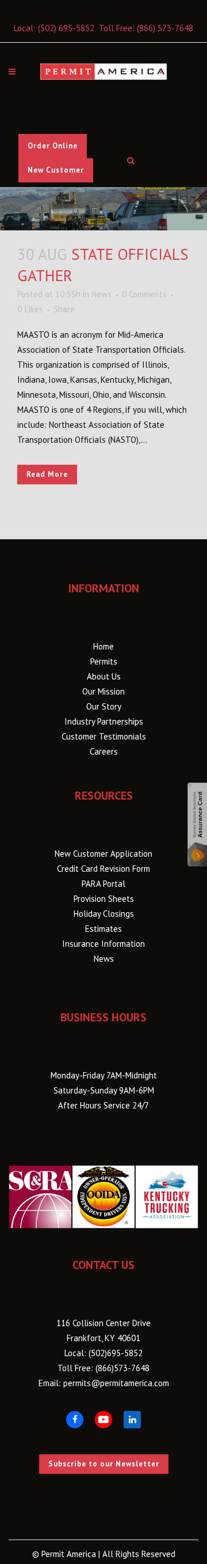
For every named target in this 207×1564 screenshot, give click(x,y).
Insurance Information (103, 943)
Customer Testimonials (104, 736)
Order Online (53, 146)
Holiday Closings (104, 913)
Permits (103, 661)
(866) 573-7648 (165, 28)
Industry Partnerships (103, 721)
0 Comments (144, 294)
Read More (47, 474)
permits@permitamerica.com (116, 1383)
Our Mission (103, 691)
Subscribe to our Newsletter (103, 1464)
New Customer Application (103, 853)
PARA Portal (103, 883)
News (101, 294)
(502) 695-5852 (66, 28)
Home (103, 646)
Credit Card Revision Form (103, 868)
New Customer (56, 170)
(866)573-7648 (122, 1368)
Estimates (103, 928)
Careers (104, 751)
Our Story (103, 706)
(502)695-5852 (116, 1352)
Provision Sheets (104, 898)
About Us (104, 676)
